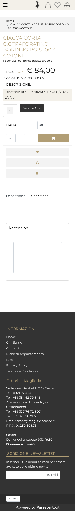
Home (10, 20)
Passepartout (48, 507)
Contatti (12, 348)
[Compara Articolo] (37, 162)
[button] (52, 475)
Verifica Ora (32, 108)
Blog (9, 360)
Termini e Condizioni (22, 371)
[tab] (37, 227)
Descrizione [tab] (15, 196)
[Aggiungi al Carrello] (53, 138)
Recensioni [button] (19, 228)
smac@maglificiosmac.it (36, 421)
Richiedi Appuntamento (25, 354)
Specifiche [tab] (40, 196)
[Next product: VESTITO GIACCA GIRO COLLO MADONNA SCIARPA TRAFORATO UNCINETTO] (69, 38)
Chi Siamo (14, 342)
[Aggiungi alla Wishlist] (37, 152)
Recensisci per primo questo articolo (27, 60)
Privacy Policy (17, 365)
